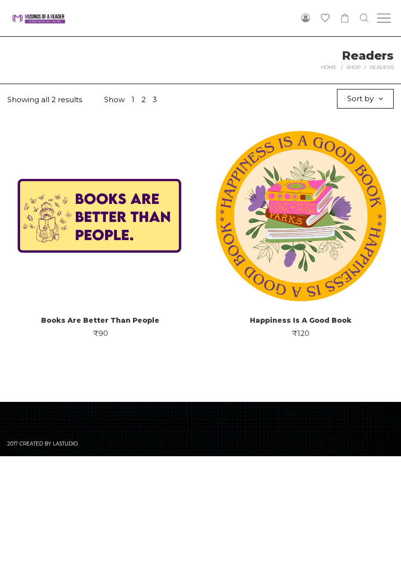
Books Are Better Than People (100, 320)
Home (329, 67)
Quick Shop (100, 211)
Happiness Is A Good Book (301, 320)
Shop (353, 67)
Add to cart (100, 247)
